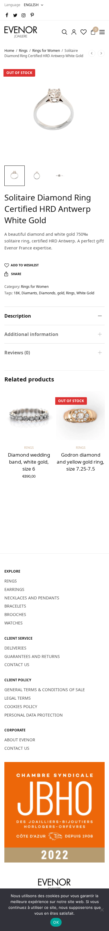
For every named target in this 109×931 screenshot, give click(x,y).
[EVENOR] (20, 32)
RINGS (10, 581)
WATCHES (13, 623)
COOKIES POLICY (20, 706)
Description (17, 316)
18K (17, 293)
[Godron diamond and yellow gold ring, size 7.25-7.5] (80, 415)
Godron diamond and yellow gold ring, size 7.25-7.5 (80, 461)
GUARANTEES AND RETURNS (32, 656)
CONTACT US (16, 664)
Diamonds (47, 293)
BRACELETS (15, 606)
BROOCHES (15, 614)
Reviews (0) (17, 352)
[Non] (102, 910)
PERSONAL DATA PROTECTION (33, 714)
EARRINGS (14, 589)
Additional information (31, 334)
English (31, 4)
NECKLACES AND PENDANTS (31, 597)
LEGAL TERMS (17, 698)
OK (56, 922)
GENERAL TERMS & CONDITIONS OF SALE (44, 689)
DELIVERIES (15, 647)
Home (9, 50)
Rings (23, 50)
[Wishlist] (84, 32)
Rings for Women (46, 50)
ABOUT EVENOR (19, 739)
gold (60, 293)
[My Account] (74, 32)
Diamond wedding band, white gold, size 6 (29, 461)
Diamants (29, 293)
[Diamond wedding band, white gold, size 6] (28, 415)
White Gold (85, 293)
